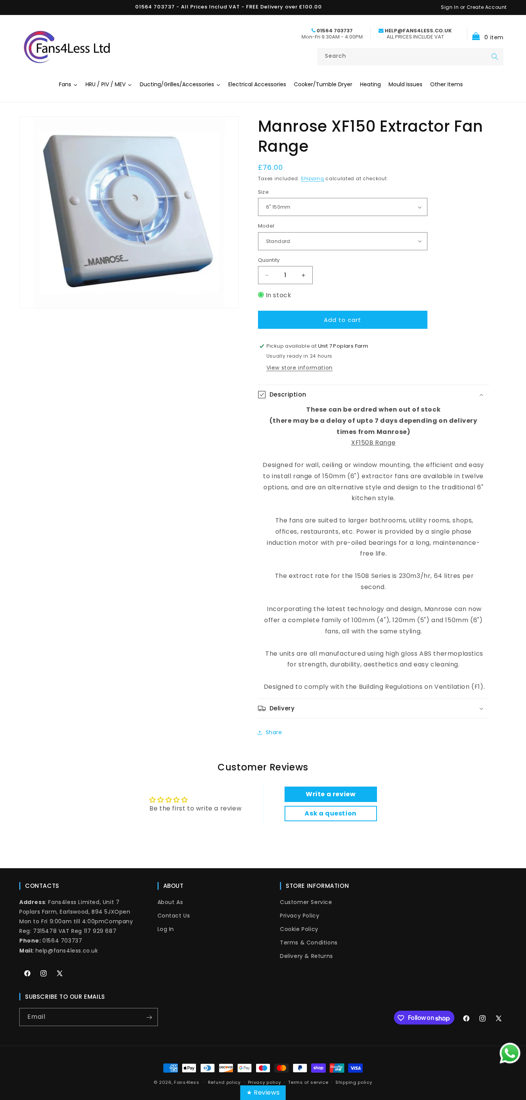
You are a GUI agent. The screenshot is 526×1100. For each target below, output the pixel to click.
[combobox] (410, 56)
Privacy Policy (299, 915)
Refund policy (224, 1082)
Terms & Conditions (309, 942)
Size (263, 192)
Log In (165, 929)
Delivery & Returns (306, 956)
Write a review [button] (330, 794)
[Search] (494, 56)
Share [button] (274, 732)
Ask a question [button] (330, 813)
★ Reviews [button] (263, 1092)
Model (266, 225)
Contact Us (173, 915)
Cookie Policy (299, 929)
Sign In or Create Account (474, 7)
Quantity (269, 260)
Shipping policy (353, 1082)
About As (170, 902)
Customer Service (306, 902)
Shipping (312, 178)
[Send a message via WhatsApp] (510, 1053)
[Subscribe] (149, 1017)
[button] (485, 34)
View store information (299, 368)
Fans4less (186, 1082)
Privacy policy (264, 1082)
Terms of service (308, 1082)
